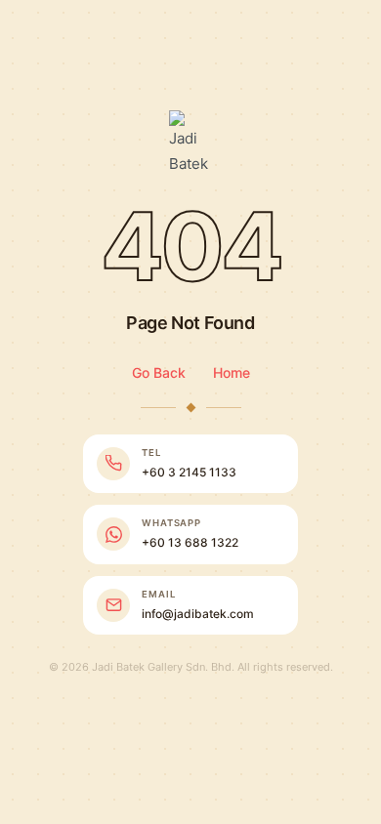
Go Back (159, 372)
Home (231, 372)
